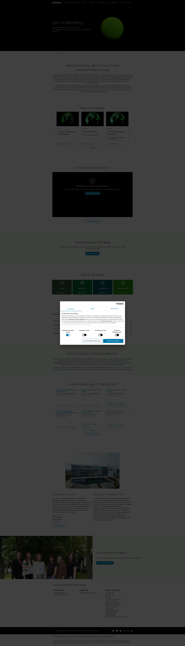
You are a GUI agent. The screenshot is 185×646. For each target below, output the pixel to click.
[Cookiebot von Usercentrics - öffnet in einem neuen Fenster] (117, 304)
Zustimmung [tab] (71, 308)
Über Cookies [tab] (114, 308)
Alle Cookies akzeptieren (113, 341)
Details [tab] (92, 308)
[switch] (84, 335)
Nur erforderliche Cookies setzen (92, 341)
